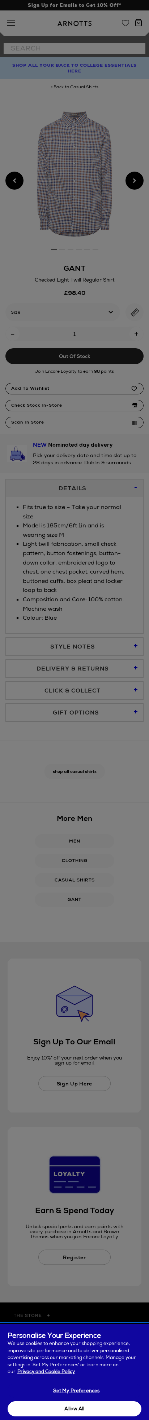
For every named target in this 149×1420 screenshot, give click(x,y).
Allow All (74, 1409)
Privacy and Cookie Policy (46, 1371)
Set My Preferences (76, 1391)
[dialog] (74, 1372)
